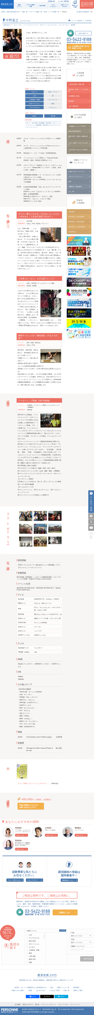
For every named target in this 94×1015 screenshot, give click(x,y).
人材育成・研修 (34, 99)
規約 (51, 987)
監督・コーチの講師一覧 (51, 12)
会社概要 (18, 1004)
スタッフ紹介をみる (14, 880)
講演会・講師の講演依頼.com (10, 12)
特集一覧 (66, 990)
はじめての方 (40, 990)
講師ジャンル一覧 (63, 987)
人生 (34, 96)
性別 (72, 939)
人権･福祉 (32, 956)
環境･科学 (32, 959)
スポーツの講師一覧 (36, 12)
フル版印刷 (87, 20)
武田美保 (18, 828)
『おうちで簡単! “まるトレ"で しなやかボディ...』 (33, 783)
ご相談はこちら (64, 912)
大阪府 (34, 116)
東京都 (53, 116)
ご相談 (30, 990)
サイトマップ (74, 1004)
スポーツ (34, 92)
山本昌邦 (48, 828)
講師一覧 (25, 12)
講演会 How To (28, 1004)
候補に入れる (20, 835)
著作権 (37, 1004)
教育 (30, 953)
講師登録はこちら (67, 880)
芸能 (30, 962)
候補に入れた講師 (18, 990)
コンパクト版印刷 (76, 20)
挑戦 (52, 103)
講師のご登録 (77, 990)
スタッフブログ (32, 880)
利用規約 (50, 1)
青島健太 (78, 828)
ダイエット (53, 107)
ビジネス (32, 947)
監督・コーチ (52, 92)
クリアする (62, 930)
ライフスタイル (34, 107)
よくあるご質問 (62, 1)
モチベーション (34, 103)
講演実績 (76, 987)
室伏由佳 (18, 840)
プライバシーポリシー (48, 1004)
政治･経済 (32, 941)
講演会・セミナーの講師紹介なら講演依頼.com (30, 987)
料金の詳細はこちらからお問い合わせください (28, 806)
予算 (72, 933)
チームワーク (52, 99)
